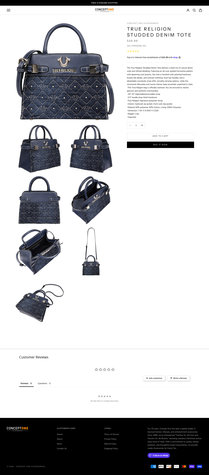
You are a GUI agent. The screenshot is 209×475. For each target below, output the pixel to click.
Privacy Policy (110, 439)
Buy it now (160, 144)
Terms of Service (111, 434)
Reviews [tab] (24, 383)
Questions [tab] (42, 383)
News (59, 443)
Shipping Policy (111, 448)
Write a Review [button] (180, 378)
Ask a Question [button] (155, 378)
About (59, 439)
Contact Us (62, 448)
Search (60, 434)
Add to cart (161, 136)
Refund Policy (110, 443)
